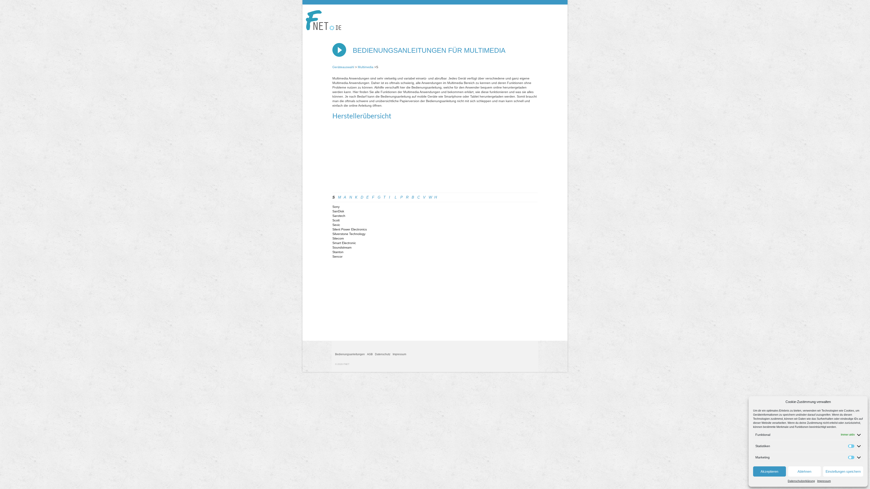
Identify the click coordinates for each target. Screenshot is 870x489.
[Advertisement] (435, 158)
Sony (336, 207)
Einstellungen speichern (843, 471)
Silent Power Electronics (349, 229)
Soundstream (342, 247)
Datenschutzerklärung (801, 481)
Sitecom (338, 238)
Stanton (337, 252)
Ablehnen (804, 471)
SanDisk (338, 211)
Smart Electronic (344, 243)
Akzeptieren (769, 471)
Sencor (337, 256)
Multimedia (365, 67)
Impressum (824, 481)
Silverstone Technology (348, 234)
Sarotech (338, 216)
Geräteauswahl (343, 67)
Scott (336, 220)
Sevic (336, 225)
